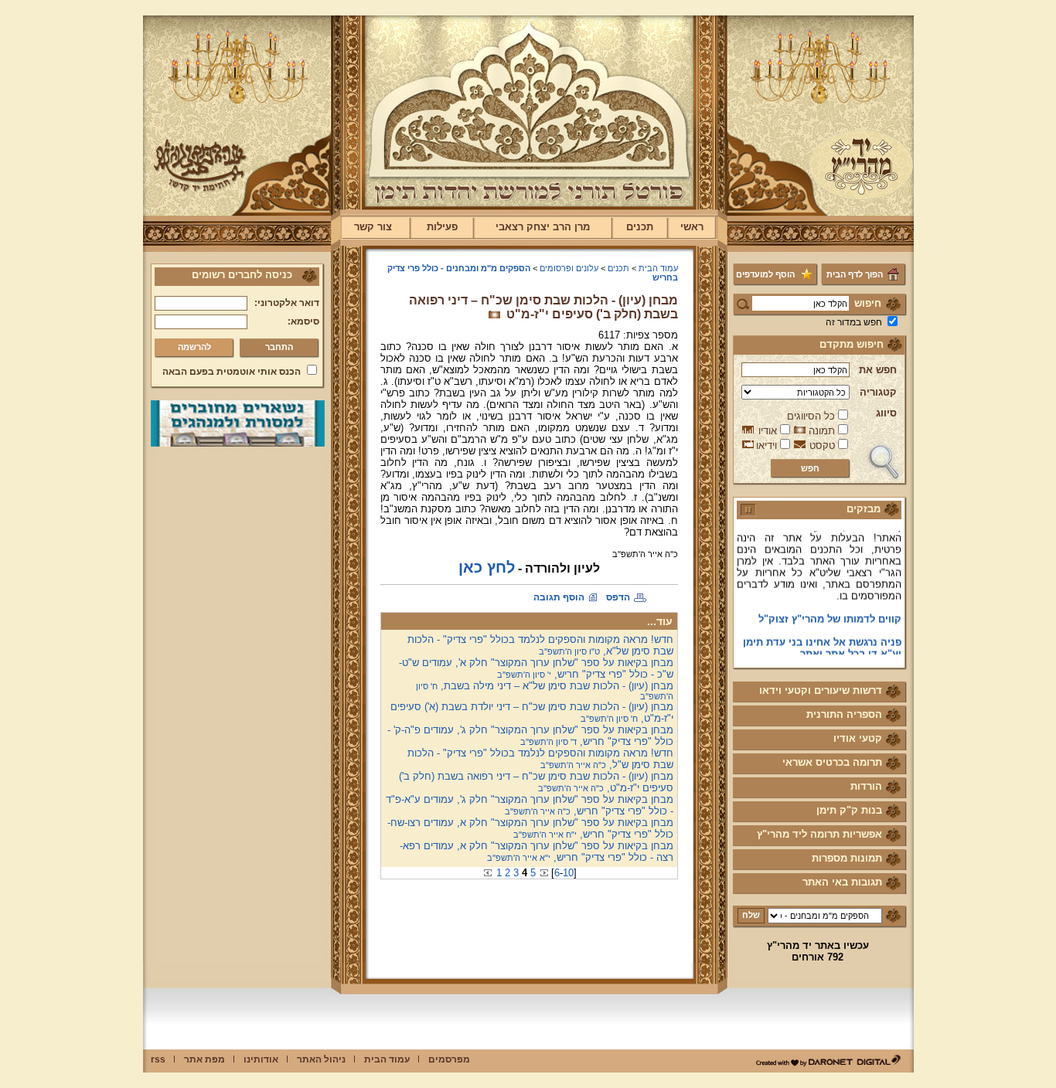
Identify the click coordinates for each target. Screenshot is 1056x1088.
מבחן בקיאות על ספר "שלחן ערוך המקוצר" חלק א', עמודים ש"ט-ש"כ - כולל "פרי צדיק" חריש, (536, 668)
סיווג (886, 413)
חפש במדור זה (854, 322)
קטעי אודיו (857, 738)
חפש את (878, 370)
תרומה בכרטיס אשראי (832, 762)
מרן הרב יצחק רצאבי (543, 227)
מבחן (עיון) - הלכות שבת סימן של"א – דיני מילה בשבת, (544, 690)
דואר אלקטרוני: (286, 303)
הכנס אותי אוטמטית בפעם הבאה (231, 371)
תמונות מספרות (847, 858)
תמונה (822, 431)
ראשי (691, 227)
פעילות (442, 227)
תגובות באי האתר (842, 882)
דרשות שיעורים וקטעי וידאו (820, 690)
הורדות (866, 786)
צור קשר (373, 227)
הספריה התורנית (844, 714)
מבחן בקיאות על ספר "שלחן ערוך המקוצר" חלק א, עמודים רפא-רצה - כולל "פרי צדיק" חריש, (536, 851)
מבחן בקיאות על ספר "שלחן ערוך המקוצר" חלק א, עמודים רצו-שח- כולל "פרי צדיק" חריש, (530, 828)
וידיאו (766, 445)
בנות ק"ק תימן (849, 810)
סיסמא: (303, 321)
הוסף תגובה (558, 597)
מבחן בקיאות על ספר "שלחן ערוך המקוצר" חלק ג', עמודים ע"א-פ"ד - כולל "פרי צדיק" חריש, (529, 805)
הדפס (618, 597)
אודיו (767, 431)
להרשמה (194, 347)
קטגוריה (878, 392)
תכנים (639, 227)
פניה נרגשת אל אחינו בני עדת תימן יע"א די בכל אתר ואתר (822, 639)
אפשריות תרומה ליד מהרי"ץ (819, 834)
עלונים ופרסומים (569, 268)
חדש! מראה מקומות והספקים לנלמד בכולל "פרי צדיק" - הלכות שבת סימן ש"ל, (540, 758)
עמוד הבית (658, 268)
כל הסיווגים (811, 416)
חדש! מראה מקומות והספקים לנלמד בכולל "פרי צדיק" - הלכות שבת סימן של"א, (540, 645)
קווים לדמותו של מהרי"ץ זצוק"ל (829, 610)
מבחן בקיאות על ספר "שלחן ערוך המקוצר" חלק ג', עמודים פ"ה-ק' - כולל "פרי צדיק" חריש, (530, 735)
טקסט (822, 445)
